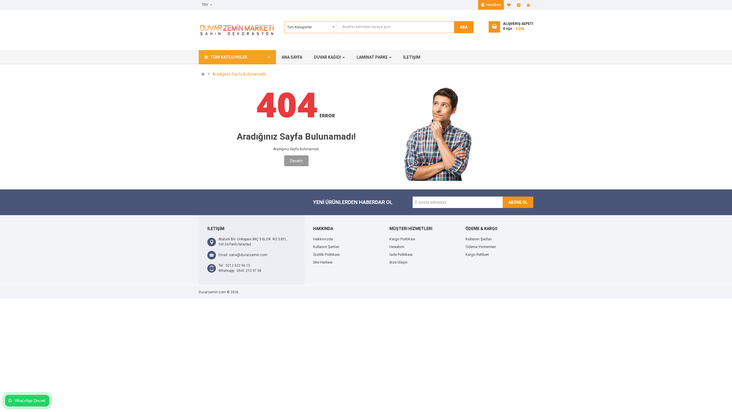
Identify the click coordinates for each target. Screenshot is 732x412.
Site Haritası (323, 262)
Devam (296, 161)
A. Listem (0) (509, 5)
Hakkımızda (323, 239)
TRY (206, 5)
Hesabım (493, 5)
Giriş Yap (528, 5)
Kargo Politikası (402, 239)
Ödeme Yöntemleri (481, 247)
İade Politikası (401, 254)
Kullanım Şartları (326, 247)
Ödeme (519, 5)
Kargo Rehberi (477, 254)
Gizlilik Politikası (326, 254)
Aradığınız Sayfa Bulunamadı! (239, 74)
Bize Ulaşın (398, 262)
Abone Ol (518, 202)
